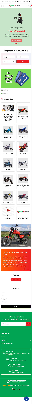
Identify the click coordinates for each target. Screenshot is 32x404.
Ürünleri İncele (15, 39)
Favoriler (19, 1)
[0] (30, 6)
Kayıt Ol (28, 324)
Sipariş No (4, 299)
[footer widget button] (16, 334)
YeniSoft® (6, 385)
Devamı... (25, 269)
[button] (12, 43)
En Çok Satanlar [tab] (16, 279)
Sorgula (16, 306)
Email (2, 292)
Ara (23, 61)
